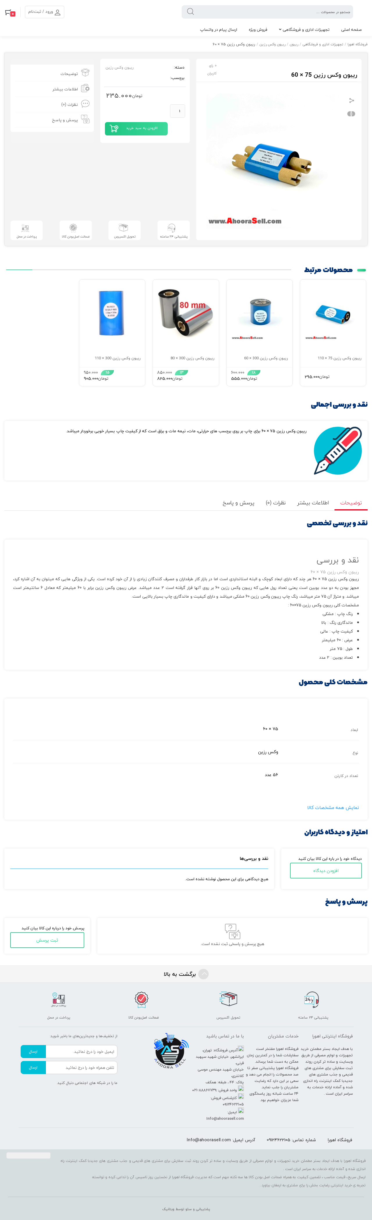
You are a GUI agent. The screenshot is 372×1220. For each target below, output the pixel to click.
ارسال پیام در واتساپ (218, 29)
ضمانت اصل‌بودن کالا (76, 236)
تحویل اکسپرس (124, 236)
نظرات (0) (69, 104)
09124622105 (278, 1140)
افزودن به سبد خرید (142, 128)
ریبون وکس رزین (272, 44)
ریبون (294, 44)
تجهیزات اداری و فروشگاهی (306, 29)
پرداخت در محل (27, 236)
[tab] (52, 73)
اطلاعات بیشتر (65, 89)
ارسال (33, 1051)
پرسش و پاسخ (65, 120)
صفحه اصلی (351, 29)
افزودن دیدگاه (326, 870)
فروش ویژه (258, 29)
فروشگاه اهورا (358, 44)
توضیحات (69, 73)
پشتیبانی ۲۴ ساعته (173, 236)
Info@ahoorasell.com (209, 1140)
